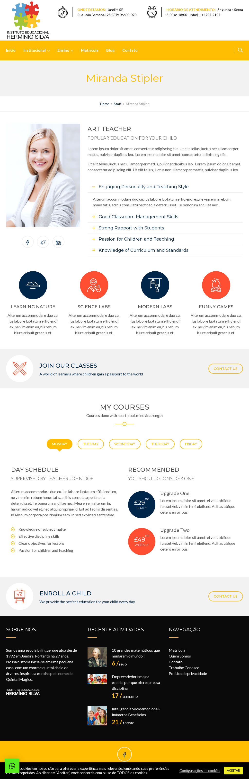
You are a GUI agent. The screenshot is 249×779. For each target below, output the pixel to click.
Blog (110, 50)
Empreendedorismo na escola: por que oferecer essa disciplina (136, 682)
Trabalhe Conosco (184, 667)
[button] (12, 766)
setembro (125, 696)
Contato (130, 50)
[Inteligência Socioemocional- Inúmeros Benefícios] (97, 715)
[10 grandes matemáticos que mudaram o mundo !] (97, 657)
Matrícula (89, 50)
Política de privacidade (188, 673)
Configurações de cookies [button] (199, 771)
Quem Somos (180, 656)
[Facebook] (124, 755)
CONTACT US (226, 368)
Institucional (34, 50)
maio (119, 664)
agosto (123, 723)
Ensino (63, 50)
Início (11, 50)
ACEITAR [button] (233, 770)
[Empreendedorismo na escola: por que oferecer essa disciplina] (97, 683)
